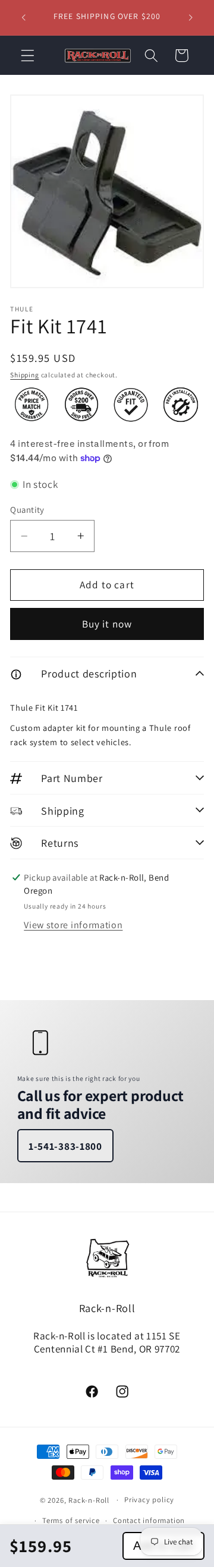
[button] (27, 55)
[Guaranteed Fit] (130, 404)
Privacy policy (149, 1500)
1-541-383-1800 (65, 1146)
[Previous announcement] (23, 17)
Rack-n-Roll (88, 1500)
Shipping (24, 374)
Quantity (27, 509)
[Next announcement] (191, 17)
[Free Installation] (180, 404)
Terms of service (71, 1520)
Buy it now (107, 623)
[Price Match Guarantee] (31, 404)
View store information (73, 925)
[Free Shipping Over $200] (81, 404)
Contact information (149, 1520)
